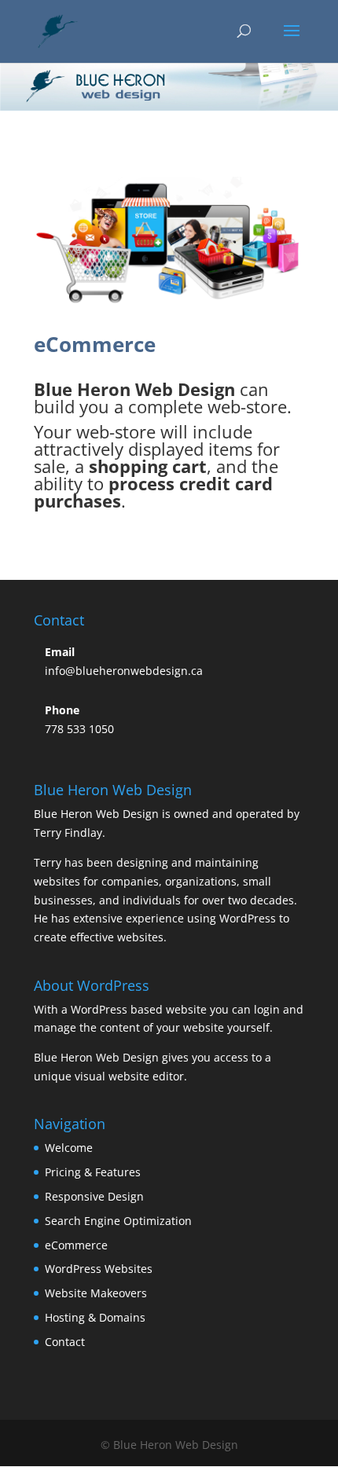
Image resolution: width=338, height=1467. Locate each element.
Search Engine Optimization (118, 1220)
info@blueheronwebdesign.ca (124, 670)
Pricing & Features (93, 1171)
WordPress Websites (98, 1268)
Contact (65, 1341)
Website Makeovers (96, 1292)
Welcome (69, 1147)
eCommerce (76, 1245)
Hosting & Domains (95, 1317)
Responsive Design (94, 1196)
